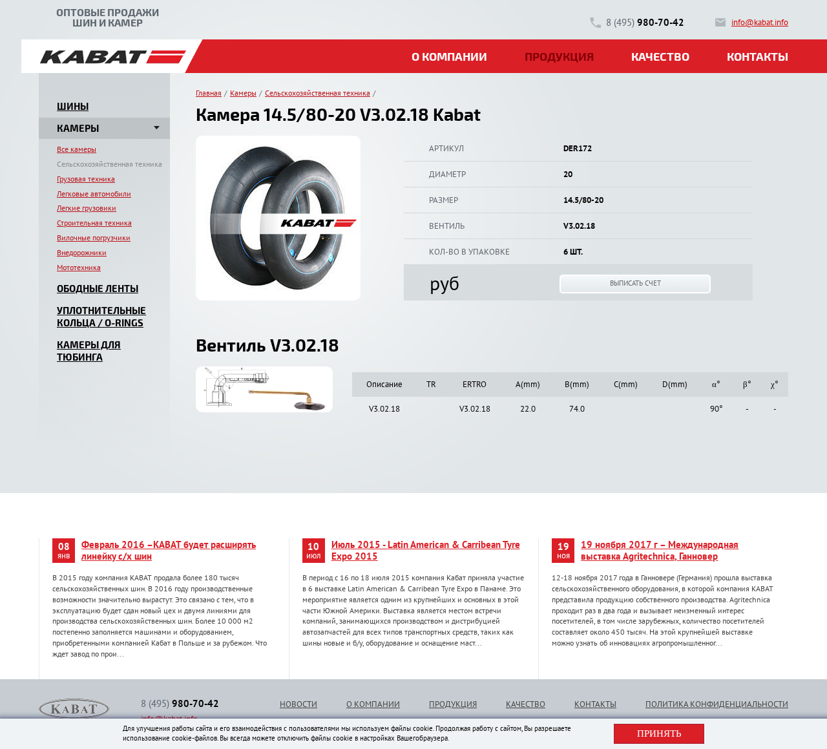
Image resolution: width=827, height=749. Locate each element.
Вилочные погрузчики (94, 237)
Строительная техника (94, 222)
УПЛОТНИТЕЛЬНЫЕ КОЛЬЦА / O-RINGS (101, 316)
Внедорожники (82, 252)
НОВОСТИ (298, 704)
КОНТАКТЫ (595, 704)
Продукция (559, 56)
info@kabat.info (759, 22)
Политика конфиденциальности (716, 704)
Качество (660, 56)
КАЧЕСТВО (525, 704)
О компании (449, 56)
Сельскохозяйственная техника (109, 164)
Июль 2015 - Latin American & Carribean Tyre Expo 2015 (425, 550)
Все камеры (76, 149)
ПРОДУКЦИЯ (453, 704)
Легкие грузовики (86, 208)
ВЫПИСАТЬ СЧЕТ (635, 283)
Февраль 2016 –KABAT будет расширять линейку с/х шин (168, 550)
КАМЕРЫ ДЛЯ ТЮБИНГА (89, 351)
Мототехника (79, 267)
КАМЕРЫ (78, 128)
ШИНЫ (73, 106)
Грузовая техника (86, 179)
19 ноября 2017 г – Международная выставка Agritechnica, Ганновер (659, 550)
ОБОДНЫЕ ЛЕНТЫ (97, 288)
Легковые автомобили (94, 193)
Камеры (243, 93)
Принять (659, 733)
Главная (209, 93)
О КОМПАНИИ (373, 704)
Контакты (757, 56)
